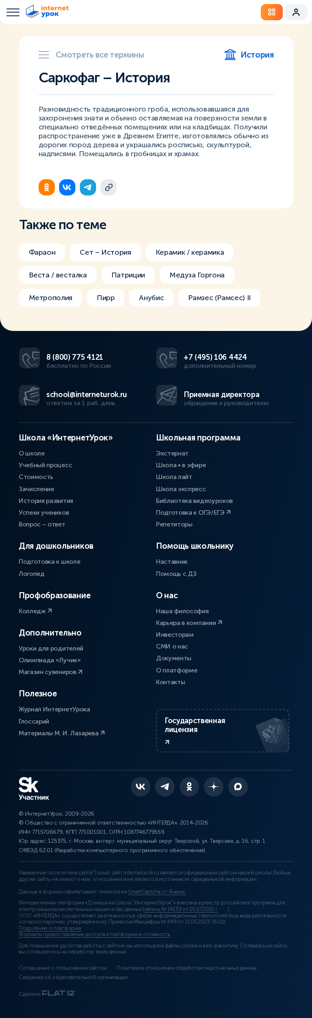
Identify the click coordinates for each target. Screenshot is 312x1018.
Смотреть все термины (100, 54)
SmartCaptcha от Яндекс (157, 892)
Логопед (32, 573)
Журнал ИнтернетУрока (54, 709)
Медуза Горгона (197, 275)
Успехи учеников (44, 512)
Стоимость (36, 476)
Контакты (170, 682)
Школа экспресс (181, 488)
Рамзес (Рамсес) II (219, 298)
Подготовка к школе (49, 561)
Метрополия (50, 298)
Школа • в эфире (181, 465)
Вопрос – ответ (42, 524)
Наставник (172, 561)
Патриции (128, 275)
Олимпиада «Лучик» (50, 660)
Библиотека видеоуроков (194, 500)
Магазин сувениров (48, 671)
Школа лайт (174, 476)
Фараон (42, 252)
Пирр (106, 298)
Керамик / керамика (190, 252)
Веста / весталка (58, 275)
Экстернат (172, 453)
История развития (46, 500)
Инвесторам (175, 634)
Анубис (151, 298)
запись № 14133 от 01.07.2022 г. (181, 909)
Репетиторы (174, 524)
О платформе (176, 670)
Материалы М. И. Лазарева (59, 733)
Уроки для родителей (51, 648)
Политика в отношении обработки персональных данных (187, 968)
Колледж (33, 611)
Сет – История (105, 252)
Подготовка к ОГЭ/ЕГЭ (191, 512)
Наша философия (182, 611)
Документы (173, 658)
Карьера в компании (186, 622)
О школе (32, 453)
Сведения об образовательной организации (73, 977)
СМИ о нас (172, 646)
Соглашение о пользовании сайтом (63, 968)
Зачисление (36, 488)
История (256, 54)
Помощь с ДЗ (176, 573)
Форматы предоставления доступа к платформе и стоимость (94, 934)
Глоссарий (34, 721)
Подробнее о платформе (50, 928)
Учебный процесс (45, 465)
